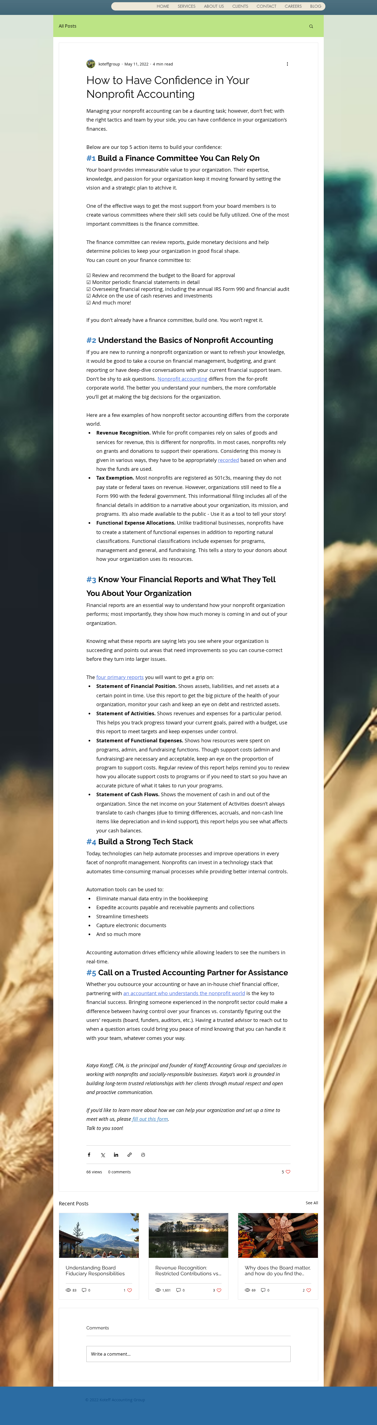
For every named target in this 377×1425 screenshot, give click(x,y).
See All (312, 1202)
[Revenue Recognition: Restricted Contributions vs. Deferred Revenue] (189, 1235)
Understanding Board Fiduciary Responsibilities (95, 1270)
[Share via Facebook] (89, 1154)
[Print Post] (143, 1154)
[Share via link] (129, 1154)
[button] (311, 26)
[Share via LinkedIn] (116, 1154)
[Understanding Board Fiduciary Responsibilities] (99, 1235)
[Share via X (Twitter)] (102, 1154)
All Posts (67, 26)
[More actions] (287, 64)
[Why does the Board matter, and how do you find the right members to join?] (278, 1235)
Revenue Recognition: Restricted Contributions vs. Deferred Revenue (187, 1270)
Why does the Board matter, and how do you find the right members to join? (277, 1270)
